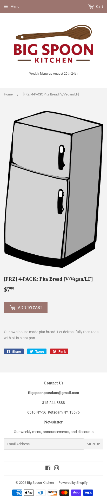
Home (8, 94)
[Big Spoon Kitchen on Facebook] (48, 469)
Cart (99, 6)
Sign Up (93, 444)
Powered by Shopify (73, 483)
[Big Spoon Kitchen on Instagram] (56, 469)
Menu (14, 6)
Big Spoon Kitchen (40, 483)
